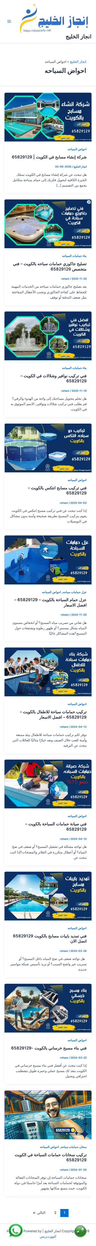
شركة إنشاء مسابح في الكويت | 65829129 (49, 156)
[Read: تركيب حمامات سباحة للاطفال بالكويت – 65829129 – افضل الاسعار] (48, 672)
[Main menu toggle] (9, 21)
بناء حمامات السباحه (74, 256)
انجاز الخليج (79, 36)
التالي (39, 1213)
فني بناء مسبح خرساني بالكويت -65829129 (49, 1047)
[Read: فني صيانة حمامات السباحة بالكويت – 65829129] (48, 784)
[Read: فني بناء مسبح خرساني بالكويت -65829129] (48, 1008)
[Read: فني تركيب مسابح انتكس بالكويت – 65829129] (48, 448)
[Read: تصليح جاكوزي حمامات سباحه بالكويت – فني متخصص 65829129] (48, 224)
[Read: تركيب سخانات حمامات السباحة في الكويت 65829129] (48, 1115)
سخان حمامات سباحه (74, 1147)
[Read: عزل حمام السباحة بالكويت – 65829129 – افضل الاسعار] (48, 560)
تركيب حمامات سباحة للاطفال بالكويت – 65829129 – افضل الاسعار (53, 714)
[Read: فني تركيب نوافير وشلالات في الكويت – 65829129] (48, 336)
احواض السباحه (77, 149)
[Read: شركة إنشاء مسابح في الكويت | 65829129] (48, 117)
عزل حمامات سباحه (75, 592)
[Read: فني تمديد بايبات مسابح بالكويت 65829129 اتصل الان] (48, 896)
